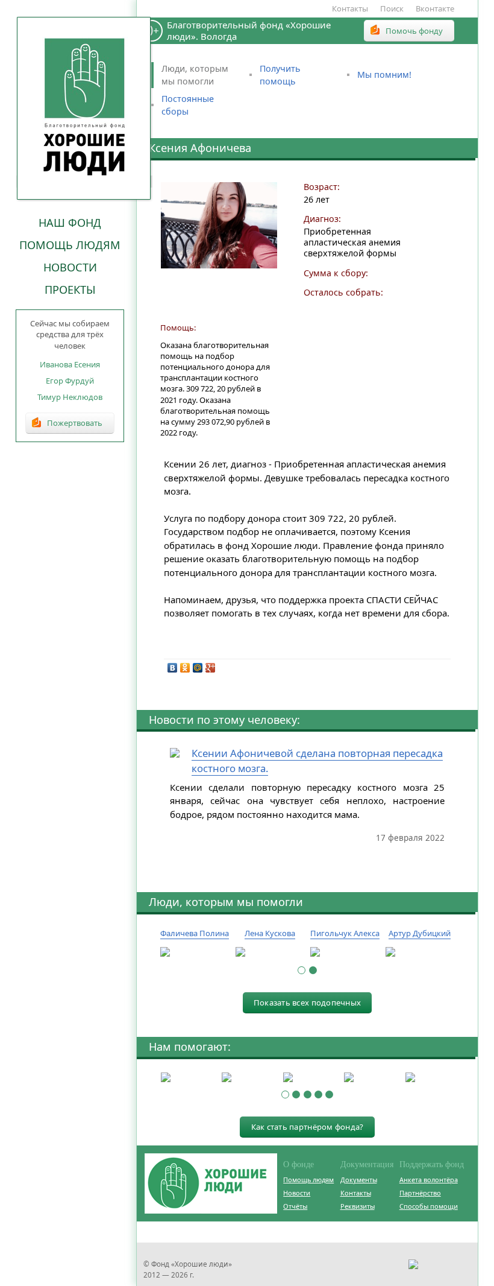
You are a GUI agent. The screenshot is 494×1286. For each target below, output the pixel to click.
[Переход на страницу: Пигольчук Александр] (345, 952)
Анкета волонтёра (428, 1179)
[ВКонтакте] (172, 668)
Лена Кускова (270, 933)
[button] (301, 970)
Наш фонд (70, 222)
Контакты (350, 8)
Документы (358, 1179)
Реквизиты (357, 1206)
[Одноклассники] (185, 668)
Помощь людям (69, 245)
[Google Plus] (210, 668)
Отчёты (295, 1206)
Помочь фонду (414, 30)
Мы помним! (384, 74)
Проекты (70, 289)
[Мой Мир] (198, 668)
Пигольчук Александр (352, 933)
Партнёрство (420, 1192)
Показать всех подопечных (307, 1002)
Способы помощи (428, 1206)
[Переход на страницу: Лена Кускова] (270, 952)
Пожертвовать (74, 422)
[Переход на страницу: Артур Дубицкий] (420, 952)
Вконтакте (435, 8)
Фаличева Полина (194, 933)
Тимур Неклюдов (69, 396)
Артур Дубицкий (420, 933)
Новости (70, 267)
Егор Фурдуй (70, 380)
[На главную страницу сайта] (84, 108)
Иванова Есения (70, 364)
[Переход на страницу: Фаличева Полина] (195, 952)
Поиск (392, 8)
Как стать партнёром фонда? (307, 1126)
